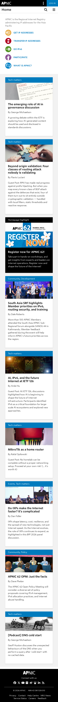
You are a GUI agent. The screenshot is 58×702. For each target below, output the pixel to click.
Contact (21, 695)
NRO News (46, 695)
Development (28, 278)
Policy (24, 552)
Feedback (42, 698)
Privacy (12, 695)
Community (14, 278)
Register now (36, 263)
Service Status (20, 698)
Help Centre (33, 695)
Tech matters (14, 80)
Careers (32, 698)
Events (11, 484)
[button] (45, 9)
